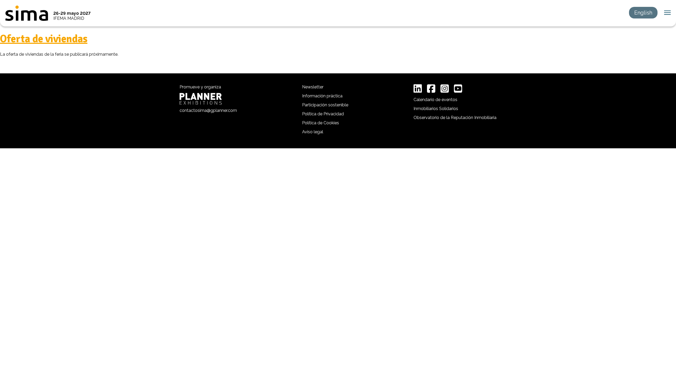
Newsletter (312, 86)
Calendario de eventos (435, 99)
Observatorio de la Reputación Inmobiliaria (455, 117)
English (643, 13)
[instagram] (444, 88)
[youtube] (458, 88)
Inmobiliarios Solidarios (436, 108)
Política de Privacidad (323, 113)
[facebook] (431, 88)
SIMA (26, 13)
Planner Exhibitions (201, 99)
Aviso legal (312, 131)
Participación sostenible (325, 104)
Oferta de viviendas (43, 38)
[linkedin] (418, 88)
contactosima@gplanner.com (208, 110)
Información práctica (322, 95)
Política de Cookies (320, 122)
